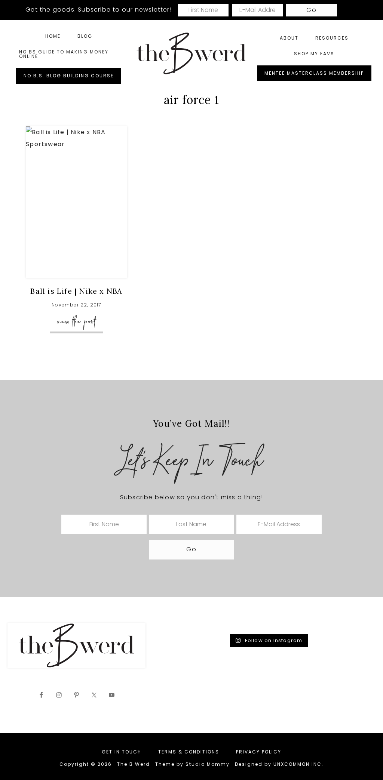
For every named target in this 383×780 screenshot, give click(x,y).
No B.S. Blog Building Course (69, 76)
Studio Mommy (208, 764)
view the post (76, 321)
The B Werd (191, 55)
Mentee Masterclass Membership (314, 73)
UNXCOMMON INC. (298, 764)
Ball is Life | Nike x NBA (76, 291)
